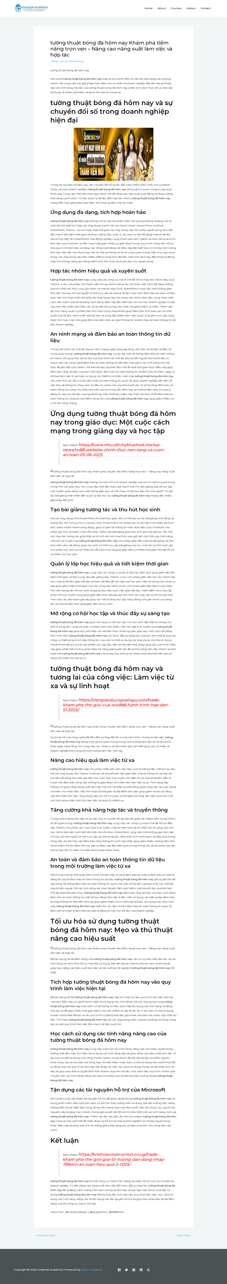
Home (148, 8)
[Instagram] (133, 1269)
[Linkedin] (141, 1269)
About (162, 8)
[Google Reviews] (148, 1269)
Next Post (185, 1235)
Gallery (191, 8)
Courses (176, 8)
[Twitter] (126, 1269)
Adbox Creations (91, 1269)
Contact (206, 8)
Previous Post (44, 1235)
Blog (55, 61)
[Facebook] (119, 1269)
